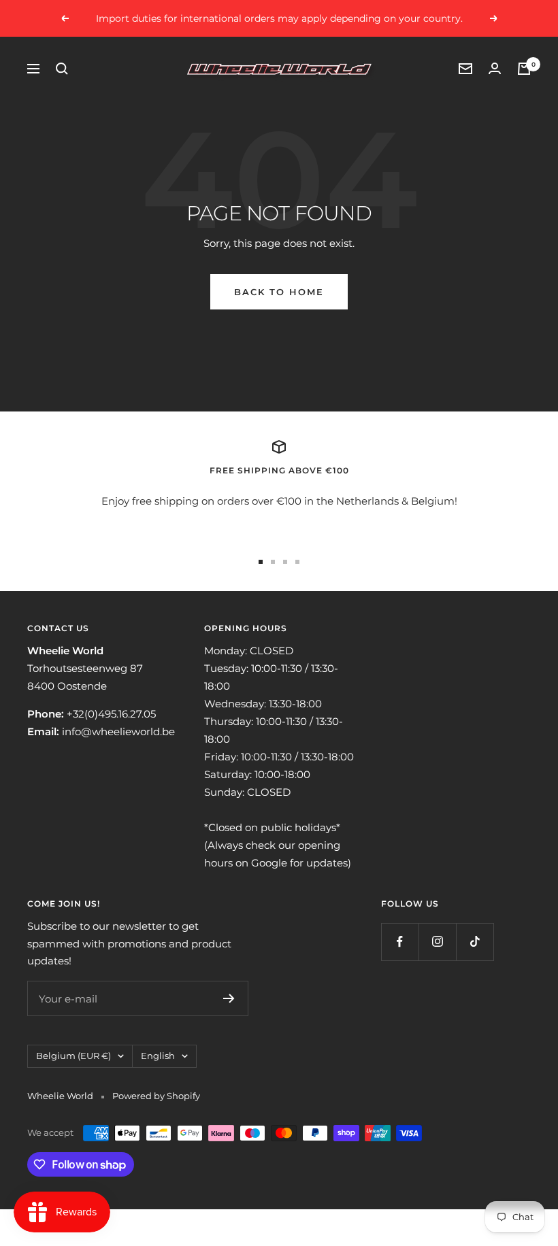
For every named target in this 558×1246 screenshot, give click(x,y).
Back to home (279, 291)
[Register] (229, 998)
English (158, 1055)
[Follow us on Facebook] (400, 941)
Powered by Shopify (156, 1095)
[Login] (495, 68)
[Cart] (524, 69)
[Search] (62, 69)
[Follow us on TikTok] (474, 941)
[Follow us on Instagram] (437, 941)
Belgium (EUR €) (73, 1055)
